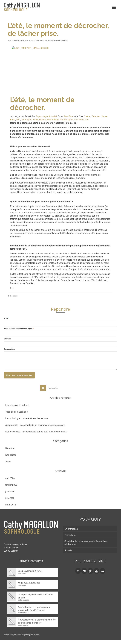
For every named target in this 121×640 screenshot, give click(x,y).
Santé (8, 461)
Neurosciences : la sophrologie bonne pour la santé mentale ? (36, 431)
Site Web (7, 339)
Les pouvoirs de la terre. (17, 405)
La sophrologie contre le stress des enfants (26, 418)
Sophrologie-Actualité (46, 116)
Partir (35, 119)
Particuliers (69, 534)
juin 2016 (9, 491)
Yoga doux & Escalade (16, 411)
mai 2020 (10, 478)
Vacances (79, 119)
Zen (87, 119)
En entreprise (71, 528)
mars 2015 (10, 504)
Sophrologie (53, 119)
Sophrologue (66, 119)
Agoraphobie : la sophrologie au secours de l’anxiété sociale (35, 424)
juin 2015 (9, 497)
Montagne (26, 119)
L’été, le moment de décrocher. (42, 104)
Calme (87, 116)
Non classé (14, 296)
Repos (42, 119)
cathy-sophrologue (20, 40)
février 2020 (11, 484)
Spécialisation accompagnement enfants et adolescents (85, 542)
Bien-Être (68, 116)
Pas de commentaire (57, 40)
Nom (6, 318)
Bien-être (9, 448)
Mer (18, 119)
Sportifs (68, 550)
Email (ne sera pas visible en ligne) (19, 328)
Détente (96, 116)
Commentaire (9, 349)
